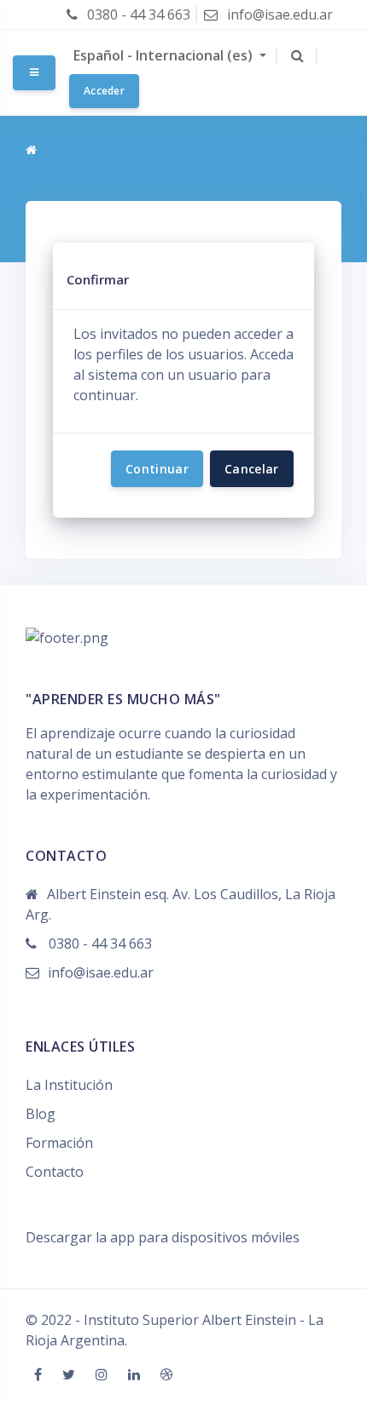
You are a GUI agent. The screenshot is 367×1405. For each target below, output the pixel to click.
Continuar (157, 469)
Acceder (104, 90)
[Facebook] (40, 1374)
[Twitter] (70, 1374)
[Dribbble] (166, 1374)
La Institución (69, 1084)
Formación (59, 1142)
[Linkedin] (135, 1374)
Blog (40, 1113)
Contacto (55, 1171)
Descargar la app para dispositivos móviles (163, 1237)
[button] (297, 55)
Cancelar (251, 469)
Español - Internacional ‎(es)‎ (164, 55)
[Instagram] (103, 1374)
